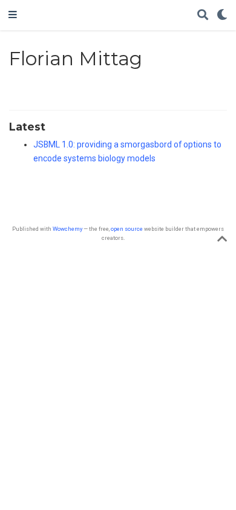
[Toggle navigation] (12, 15)
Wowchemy (67, 228)
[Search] (202, 15)
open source (127, 228)
